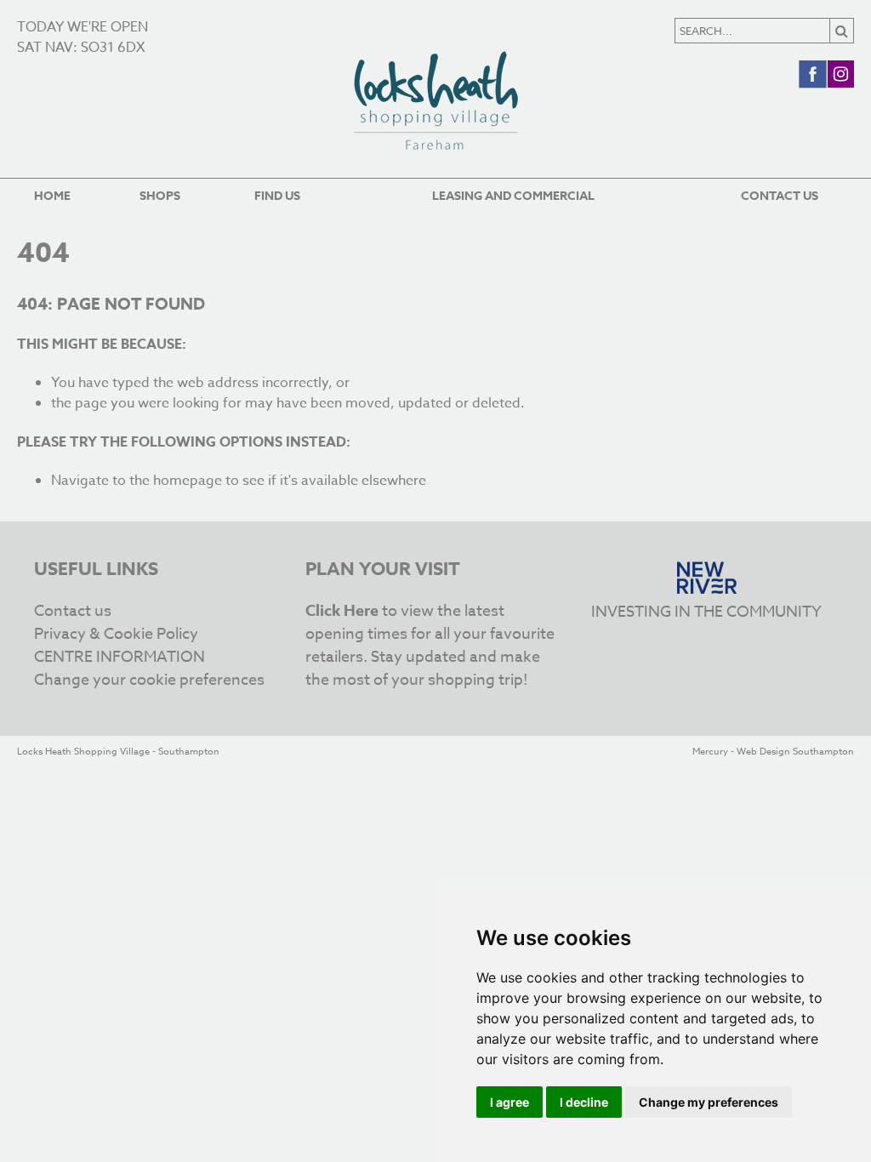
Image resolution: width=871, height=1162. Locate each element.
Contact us (779, 196)
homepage (187, 480)
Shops (159, 196)
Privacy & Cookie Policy (116, 634)
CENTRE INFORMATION (119, 657)
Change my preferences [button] (708, 1102)
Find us (277, 196)
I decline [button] (584, 1102)
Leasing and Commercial (513, 196)
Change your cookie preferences (149, 680)
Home (52, 196)
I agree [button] (509, 1102)
